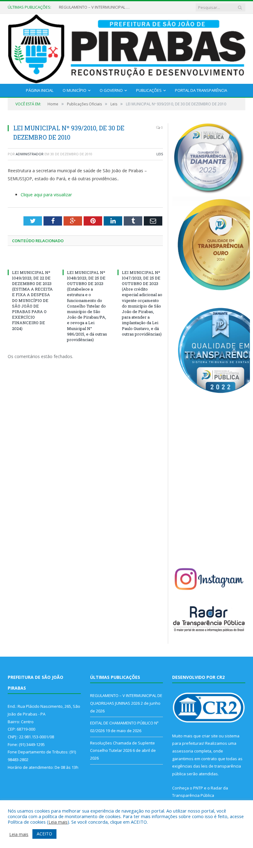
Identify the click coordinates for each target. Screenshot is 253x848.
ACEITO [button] (44, 834)
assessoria (182, 751)
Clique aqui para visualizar (46, 195)
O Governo (111, 90)
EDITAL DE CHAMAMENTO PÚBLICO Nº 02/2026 (96, 7)
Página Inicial (39, 90)
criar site (210, 736)
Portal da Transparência (201, 90)
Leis (159, 154)
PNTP (198, 788)
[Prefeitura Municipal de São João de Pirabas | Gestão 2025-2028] (126, 47)
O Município (74, 90)
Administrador (30, 154)
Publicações (149, 90)
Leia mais (58, 822)
